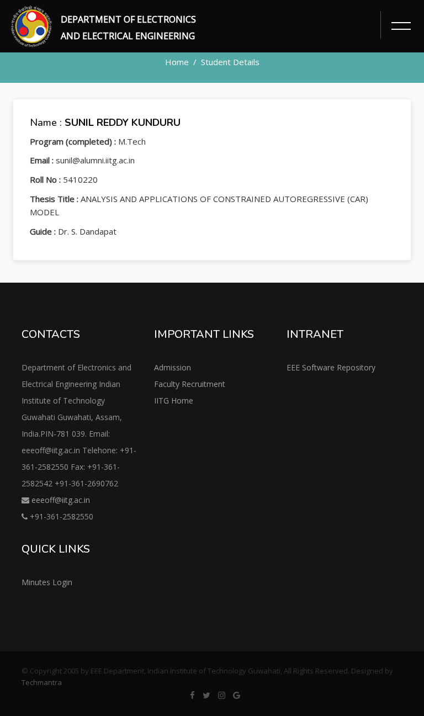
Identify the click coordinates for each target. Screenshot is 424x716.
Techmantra (42, 682)
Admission (172, 367)
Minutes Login (47, 582)
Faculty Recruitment (189, 384)
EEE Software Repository (331, 367)
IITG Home (173, 400)
